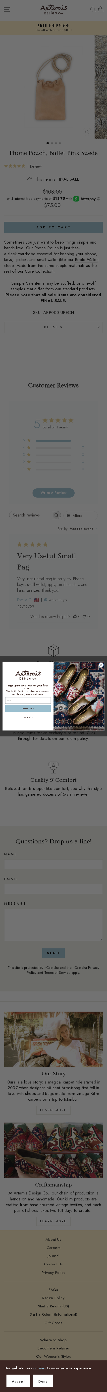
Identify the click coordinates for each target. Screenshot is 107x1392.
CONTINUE (28, 708)
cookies (39, 1368)
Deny (43, 1381)
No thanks (28, 717)
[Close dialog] (101, 665)
